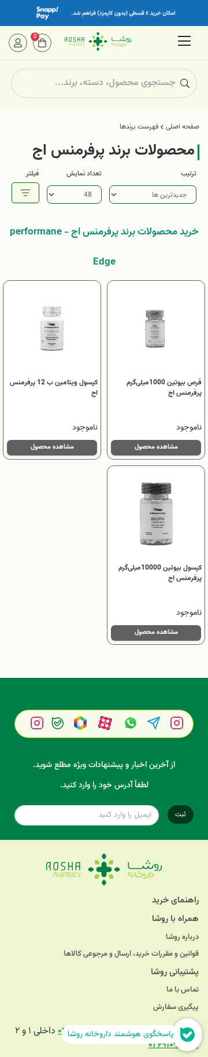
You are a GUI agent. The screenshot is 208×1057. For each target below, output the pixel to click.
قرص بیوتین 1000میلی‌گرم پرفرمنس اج (164, 387)
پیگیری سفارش (176, 1007)
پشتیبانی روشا (175, 972)
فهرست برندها (139, 127)
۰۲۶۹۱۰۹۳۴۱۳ (173, 1045)
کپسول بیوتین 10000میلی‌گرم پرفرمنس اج (160, 573)
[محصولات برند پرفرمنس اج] (104, 869)
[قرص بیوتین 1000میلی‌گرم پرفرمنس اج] (156, 329)
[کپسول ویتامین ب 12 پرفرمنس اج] (52, 329)
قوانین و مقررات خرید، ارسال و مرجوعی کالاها (131, 954)
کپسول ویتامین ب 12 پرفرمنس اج (54, 387)
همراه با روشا (175, 919)
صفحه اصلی (182, 127)
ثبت (180, 814)
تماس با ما (182, 990)
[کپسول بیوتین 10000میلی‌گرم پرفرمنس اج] (156, 514)
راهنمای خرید (175, 900)
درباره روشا (182, 937)
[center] (185, 83)
